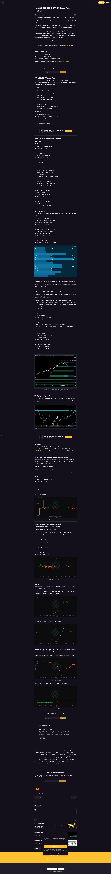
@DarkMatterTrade (68, 45)
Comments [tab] (37, 805)
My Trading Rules (39, 823)
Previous (39, 797)
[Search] (94, 2)
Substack (50, 871)
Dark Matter (39, 10)
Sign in (107, 2)
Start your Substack (52, 868)
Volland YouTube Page (42, 448)
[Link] (33, 51)
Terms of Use (61, 849)
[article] (55, 826)
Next (73, 797)
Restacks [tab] (42, 805)
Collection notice (64, 865)
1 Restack (44, 789)
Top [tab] (35, 820)
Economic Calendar (64, 61)
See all (36, 848)
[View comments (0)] (40, 14)
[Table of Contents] (1, 437)
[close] (67, 832)
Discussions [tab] (43, 820)
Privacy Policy (64, 850)
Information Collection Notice (55, 850)
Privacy (55, 865)
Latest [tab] (39, 820)
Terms (59, 865)
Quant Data (43, 286)
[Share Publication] (97, 2)
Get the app (68, 130)
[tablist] (39, 806)
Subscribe (101, 2)
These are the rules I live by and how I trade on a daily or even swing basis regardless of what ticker (49, 825)
